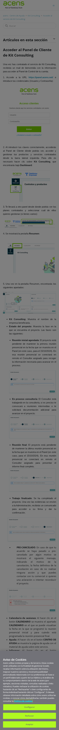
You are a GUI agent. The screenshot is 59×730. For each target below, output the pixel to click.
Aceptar (29, 724)
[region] (29, 690)
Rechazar (29, 715)
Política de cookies (23, 701)
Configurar (29, 707)
